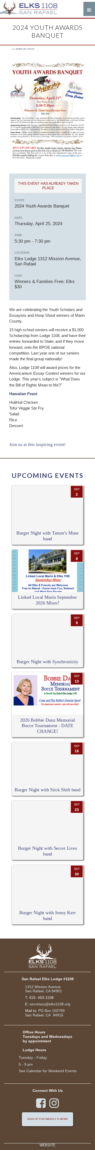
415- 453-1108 (41, 997)
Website (47, 1145)
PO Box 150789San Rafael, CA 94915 (45, 1013)
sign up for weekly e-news (47, 1119)
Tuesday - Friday (33, 1057)
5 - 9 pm (26, 1064)
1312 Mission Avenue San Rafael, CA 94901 (43, 989)
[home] (31, 9)
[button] (89, 9)
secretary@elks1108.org (50, 1004)
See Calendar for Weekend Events (48, 1071)
